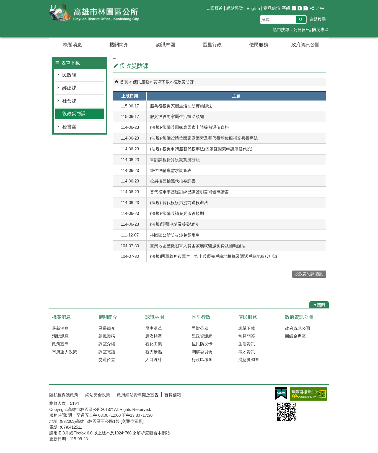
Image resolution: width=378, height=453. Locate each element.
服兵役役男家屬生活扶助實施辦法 (181, 106)
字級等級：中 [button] (299, 8)
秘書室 (69, 126)
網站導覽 (234, 8)
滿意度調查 (248, 359)
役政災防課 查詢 (309, 274)
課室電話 (107, 351)
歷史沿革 (153, 328)
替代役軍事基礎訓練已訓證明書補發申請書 (189, 191)
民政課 (69, 75)
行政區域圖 (202, 359)
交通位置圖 (132, 421)
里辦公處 (200, 328)
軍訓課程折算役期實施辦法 (175, 159)
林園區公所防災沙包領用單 (175, 235)
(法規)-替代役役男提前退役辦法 (179, 202)
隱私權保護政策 (63, 394)
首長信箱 (172, 394)
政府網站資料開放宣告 (137, 394)
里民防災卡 (202, 343)
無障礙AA (308, 394)
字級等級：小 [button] (294, 8)
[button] (301, 19)
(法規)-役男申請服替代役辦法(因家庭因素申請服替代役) (201, 148)
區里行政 (212, 44)
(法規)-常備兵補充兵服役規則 (177, 213)
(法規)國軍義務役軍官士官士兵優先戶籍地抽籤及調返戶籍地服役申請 (213, 256)
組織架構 (107, 336)
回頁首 (216, 8)
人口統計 (153, 359)
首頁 (124, 81)
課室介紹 (107, 343)
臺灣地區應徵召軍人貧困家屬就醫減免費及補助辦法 (197, 245)
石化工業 (153, 343)
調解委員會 (202, 351)
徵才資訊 (246, 351)
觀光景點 (153, 351)
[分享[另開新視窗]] (317, 8)
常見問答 (246, 336)
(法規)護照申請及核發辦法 (174, 224)
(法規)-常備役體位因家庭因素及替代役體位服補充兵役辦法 (204, 138)
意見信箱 (271, 8)
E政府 (281, 393)
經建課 (69, 88)
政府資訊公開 (305, 44)
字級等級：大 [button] (305, 8)
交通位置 (107, 359)
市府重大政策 (64, 351)
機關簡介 (119, 44)
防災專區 (320, 29)
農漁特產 (153, 336)
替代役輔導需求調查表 (170, 170)
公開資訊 (301, 29)
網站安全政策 (97, 394)
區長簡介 (107, 328)
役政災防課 (74, 113)
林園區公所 (96, 13)
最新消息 (60, 328)
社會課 (69, 101)
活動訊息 (60, 336)
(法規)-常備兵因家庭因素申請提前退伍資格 (189, 127)
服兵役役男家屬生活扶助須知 (177, 116)
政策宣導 (60, 343)
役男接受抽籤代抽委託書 (173, 181)
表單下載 (161, 81)
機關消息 (72, 44)
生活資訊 (246, 343)
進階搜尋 (317, 19)
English (253, 8)
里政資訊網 (202, 336)
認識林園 (165, 44)
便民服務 (258, 44)
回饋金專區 (295, 336)
